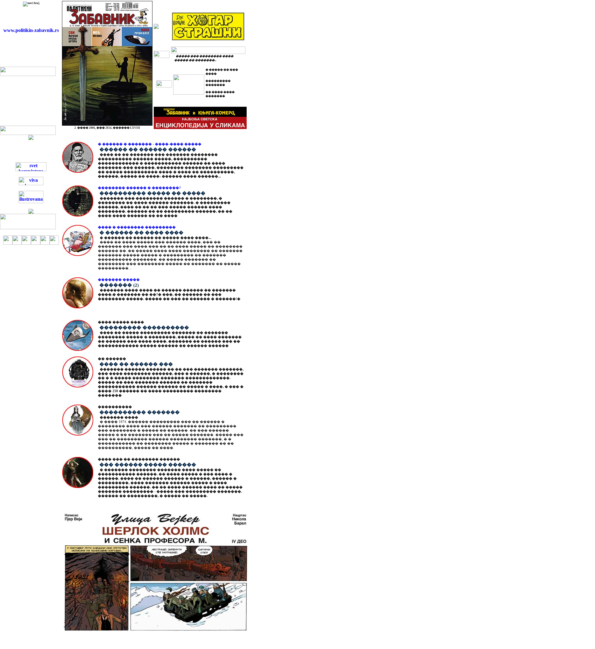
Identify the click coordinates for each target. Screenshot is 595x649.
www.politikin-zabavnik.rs (31, 30)
